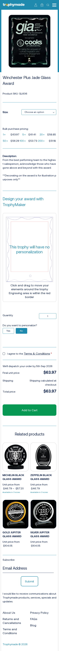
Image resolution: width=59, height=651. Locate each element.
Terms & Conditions (37, 353)
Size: (5, 111)
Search (48, 5)
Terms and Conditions (10, 631)
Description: (10, 155)
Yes (8, 330)
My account (35, 5)
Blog (33, 625)
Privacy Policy (39, 612)
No (21, 330)
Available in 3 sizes (11, 492)
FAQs (33, 619)
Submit (29, 581)
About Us (9, 612)
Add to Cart (29, 410)
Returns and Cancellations (12, 621)
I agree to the (29, 353)
